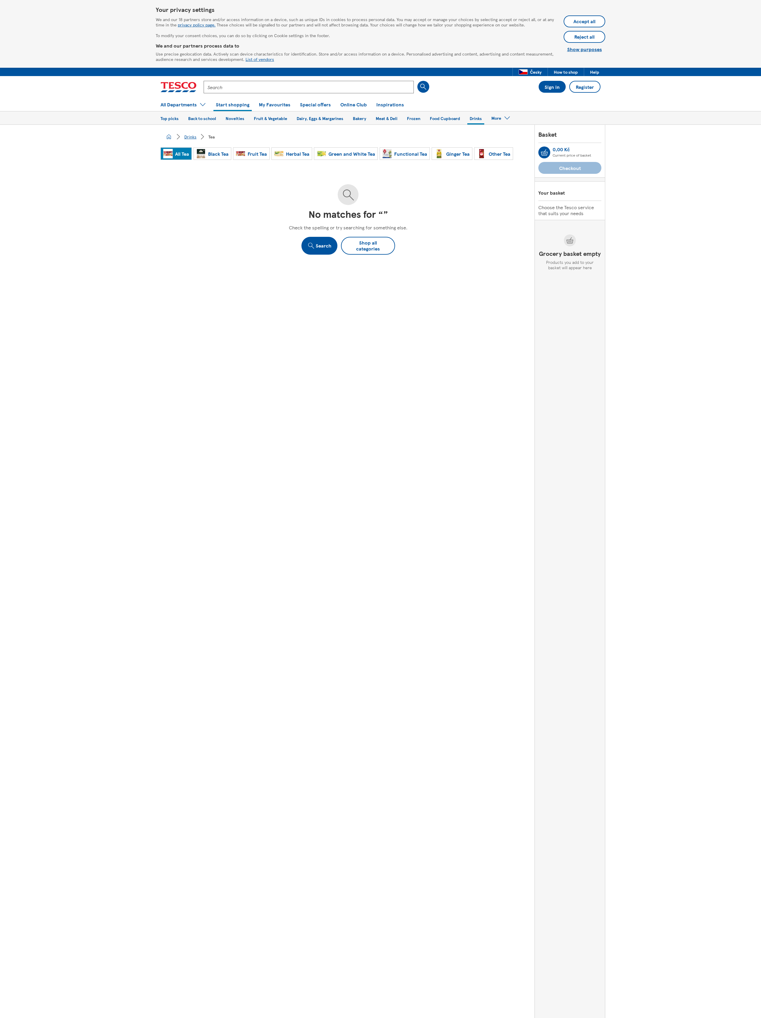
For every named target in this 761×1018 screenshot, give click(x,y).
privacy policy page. (197, 25)
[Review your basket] (544, 152)
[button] (530, 72)
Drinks (190, 137)
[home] (169, 136)
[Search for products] (423, 87)
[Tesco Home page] (178, 87)
